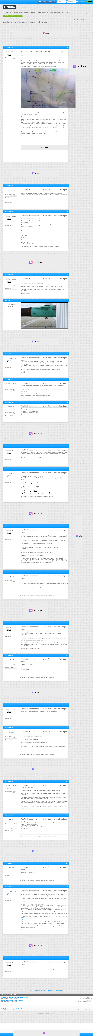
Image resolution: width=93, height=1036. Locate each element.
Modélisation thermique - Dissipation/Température (13, 1008)
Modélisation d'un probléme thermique (10, 1006)
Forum (7, 12)
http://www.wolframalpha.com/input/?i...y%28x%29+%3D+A (36, 919)
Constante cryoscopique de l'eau (54, 990)
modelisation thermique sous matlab (9, 1003)
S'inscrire (42, 1)
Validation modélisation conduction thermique (12, 1000)
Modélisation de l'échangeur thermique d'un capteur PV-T (14, 997)
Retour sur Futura (51, 1)
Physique (39, 12)
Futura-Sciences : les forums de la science (20, 12)
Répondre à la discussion (13, 16)
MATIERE (33, 12)
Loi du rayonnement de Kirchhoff (38, 990)
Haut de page (86, 1031)
